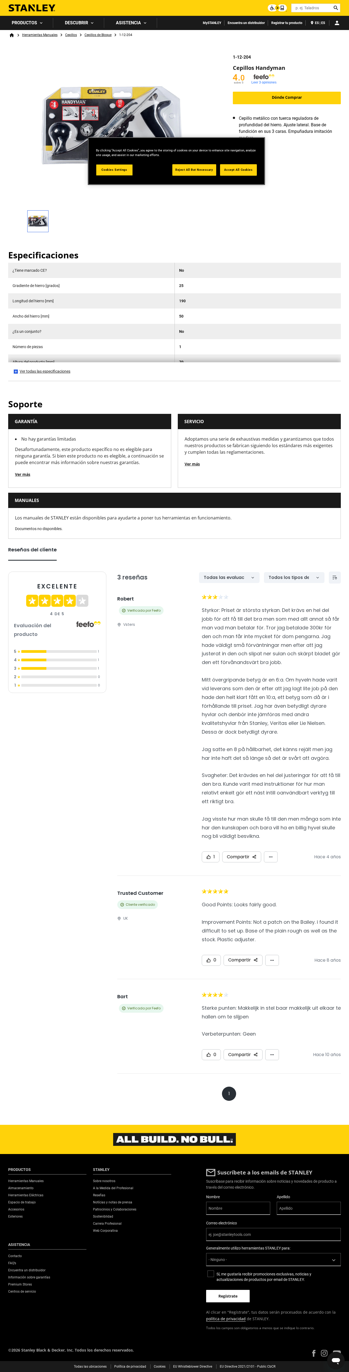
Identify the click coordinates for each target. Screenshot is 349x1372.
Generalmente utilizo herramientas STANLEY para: (248, 1248)
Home (11, 35)
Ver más (22, 474)
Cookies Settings (114, 170)
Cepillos (71, 35)
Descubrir (76, 22)
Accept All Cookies (238, 170)
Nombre (213, 1197)
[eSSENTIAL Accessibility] (277, 8)
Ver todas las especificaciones (45, 371)
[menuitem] (26, 23)
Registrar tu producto (286, 23)
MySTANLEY (212, 23)
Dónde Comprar (287, 97)
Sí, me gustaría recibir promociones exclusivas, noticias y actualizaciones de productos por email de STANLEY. (263, 1277)
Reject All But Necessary (194, 170)
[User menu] (337, 23)
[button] (313, 1353)
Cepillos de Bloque (98, 35)
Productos (24, 22)
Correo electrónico (221, 1223)
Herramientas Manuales (40, 35)
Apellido (283, 1197)
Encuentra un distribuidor (246, 23)
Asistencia (128, 22)
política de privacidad (226, 1318)
